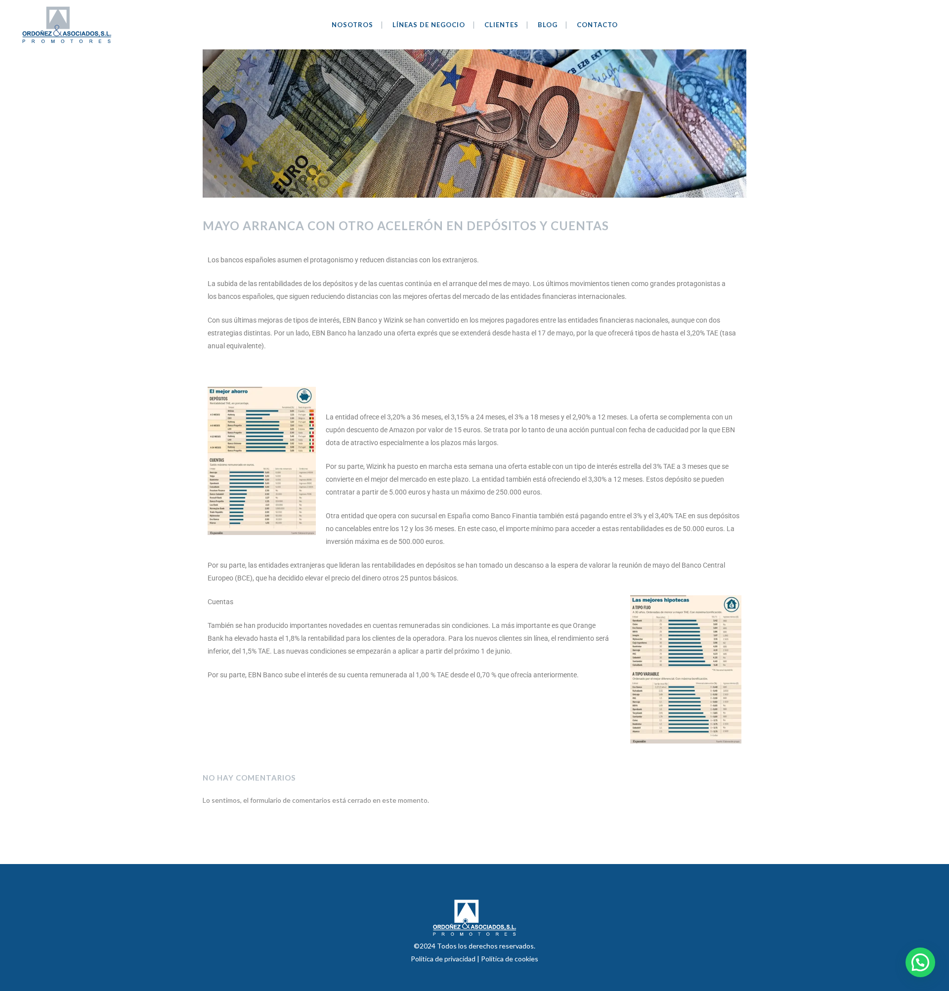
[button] (920, 962)
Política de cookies (509, 958)
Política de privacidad (444, 958)
